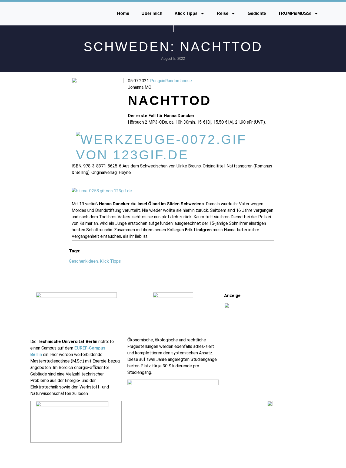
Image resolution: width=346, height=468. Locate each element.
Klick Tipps (186, 13)
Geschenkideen (83, 261)
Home (123, 13)
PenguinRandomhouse (171, 80)
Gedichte (257, 13)
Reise (222, 13)
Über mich (151, 13)
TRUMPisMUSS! (294, 13)
